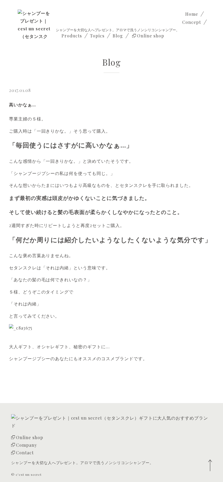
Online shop (29, 437)
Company (26, 445)
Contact (25, 452)
